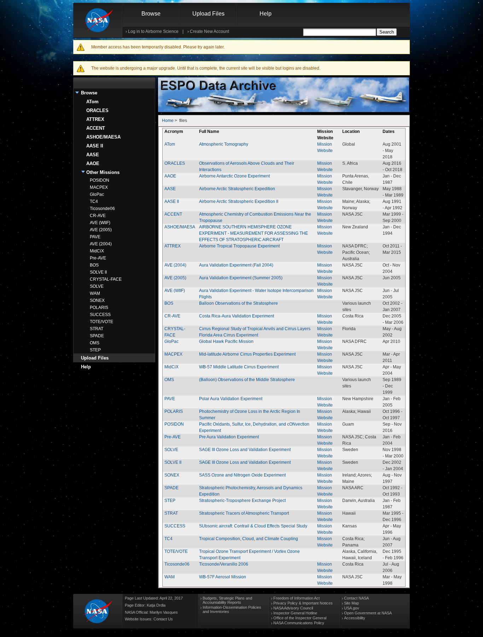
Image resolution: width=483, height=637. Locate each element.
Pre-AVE (98, 258)
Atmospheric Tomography (223, 144)
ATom (92, 101)
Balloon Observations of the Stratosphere (238, 303)
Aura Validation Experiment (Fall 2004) (236, 265)
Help (266, 14)
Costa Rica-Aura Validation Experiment (236, 316)
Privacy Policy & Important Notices (303, 603)
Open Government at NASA (368, 613)
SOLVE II (98, 272)
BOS (94, 265)
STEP (95, 349)
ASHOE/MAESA (103, 137)
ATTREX (95, 119)
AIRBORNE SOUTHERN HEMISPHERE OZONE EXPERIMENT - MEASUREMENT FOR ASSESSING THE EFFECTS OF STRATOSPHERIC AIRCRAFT (253, 233)
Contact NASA (356, 598)
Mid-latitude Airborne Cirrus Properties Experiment (247, 354)
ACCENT (95, 128)
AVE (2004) (101, 243)
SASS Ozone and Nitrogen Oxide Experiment (242, 475)
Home (168, 120)
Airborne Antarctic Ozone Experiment (234, 176)
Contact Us (163, 619)
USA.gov (351, 608)
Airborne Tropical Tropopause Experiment (239, 246)
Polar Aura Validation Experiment (230, 398)
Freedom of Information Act (296, 598)
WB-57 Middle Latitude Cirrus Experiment (239, 366)
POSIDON (99, 180)
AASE (92, 154)
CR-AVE (98, 215)
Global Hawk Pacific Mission (226, 341)
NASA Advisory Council (293, 608)
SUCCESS (100, 314)
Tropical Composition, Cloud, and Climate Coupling (248, 538)
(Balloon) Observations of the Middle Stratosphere (247, 379)
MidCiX (97, 251)
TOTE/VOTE (101, 321)
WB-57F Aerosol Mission (222, 576)
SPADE (97, 335)
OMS (94, 342)
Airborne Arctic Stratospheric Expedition (237, 188)
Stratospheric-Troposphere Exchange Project (242, 500)
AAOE (92, 163)
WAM (95, 293)
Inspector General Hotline (295, 613)
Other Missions (103, 172)
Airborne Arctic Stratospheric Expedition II (238, 201)
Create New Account (209, 31)
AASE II (94, 145)
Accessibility (354, 618)
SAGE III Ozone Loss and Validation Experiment (245, 449)
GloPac (97, 194)
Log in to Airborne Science (153, 31)
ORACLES (97, 110)
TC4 (94, 201)
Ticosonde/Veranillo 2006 (223, 564)
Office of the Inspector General (299, 618)
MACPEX (99, 187)
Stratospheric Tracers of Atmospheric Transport (244, 513)
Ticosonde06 (102, 208)
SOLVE (97, 286)
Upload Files (208, 14)
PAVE (95, 236)
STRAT (96, 328)
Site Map (351, 603)
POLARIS (99, 307)
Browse (151, 14)
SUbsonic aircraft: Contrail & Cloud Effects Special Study (253, 526)
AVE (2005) (101, 229)
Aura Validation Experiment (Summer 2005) (241, 277)
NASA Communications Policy (298, 623)
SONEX (97, 300)
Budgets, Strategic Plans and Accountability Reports (227, 600)
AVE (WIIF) (100, 222)
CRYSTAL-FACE (106, 279)
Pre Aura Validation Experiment (229, 436)
